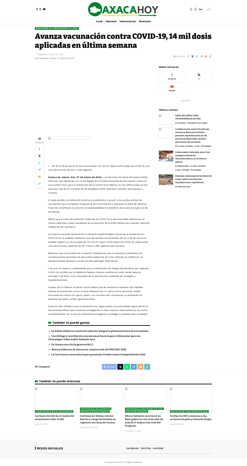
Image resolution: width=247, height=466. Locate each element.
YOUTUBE (158, 448)
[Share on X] (192, 56)
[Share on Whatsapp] (197, 56)
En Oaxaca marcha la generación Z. (72, 344)
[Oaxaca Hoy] (123, 9)
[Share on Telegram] (201, 56)
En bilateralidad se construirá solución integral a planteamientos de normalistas (100, 331)
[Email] (206, 56)
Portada (185, 170)
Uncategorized (101, 411)
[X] (40, 9)
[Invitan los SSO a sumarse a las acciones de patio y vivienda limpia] (191, 400)
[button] (195, 9)
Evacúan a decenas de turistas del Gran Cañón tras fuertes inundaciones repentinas (193, 179)
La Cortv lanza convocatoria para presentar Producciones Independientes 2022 (98, 354)
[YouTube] (44, 9)
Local (74, 28)
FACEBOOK (132, 448)
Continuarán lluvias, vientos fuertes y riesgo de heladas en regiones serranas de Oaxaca (98, 419)
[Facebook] (37, 9)
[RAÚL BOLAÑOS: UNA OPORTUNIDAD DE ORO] (166, 119)
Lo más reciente (60, 28)
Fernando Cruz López (197, 123)
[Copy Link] (210, 56)
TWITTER (145, 448)
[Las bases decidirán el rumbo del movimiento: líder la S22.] (56, 400)
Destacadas (42, 28)
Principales (206, 146)
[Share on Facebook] (188, 56)
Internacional (184, 187)
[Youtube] (172, 88)
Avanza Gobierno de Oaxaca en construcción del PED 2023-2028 (88, 349)
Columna (182, 123)
